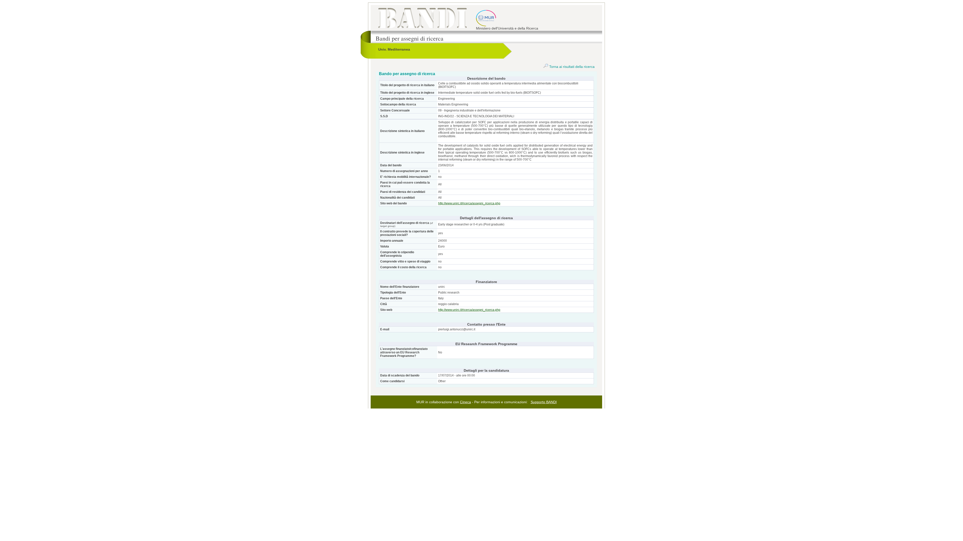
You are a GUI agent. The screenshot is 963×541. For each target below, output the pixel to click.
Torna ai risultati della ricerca (571, 67)
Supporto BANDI (544, 402)
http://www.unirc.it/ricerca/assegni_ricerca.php (469, 203)
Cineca (465, 402)
